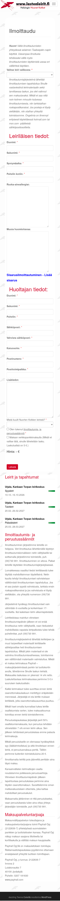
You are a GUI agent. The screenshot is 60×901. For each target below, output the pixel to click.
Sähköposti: (13, 327)
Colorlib (27, 897)
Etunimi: (11, 142)
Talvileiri (9, 506)
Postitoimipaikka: (16, 369)
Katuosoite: (13, 348)
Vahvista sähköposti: (19, 337)
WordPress (46, 897)
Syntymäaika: (14, 163)
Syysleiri (9, 490)
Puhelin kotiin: (15, 173)
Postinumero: (14, 358)
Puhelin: (11, 316)
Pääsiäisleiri (11, 522)
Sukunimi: (12, 152)
